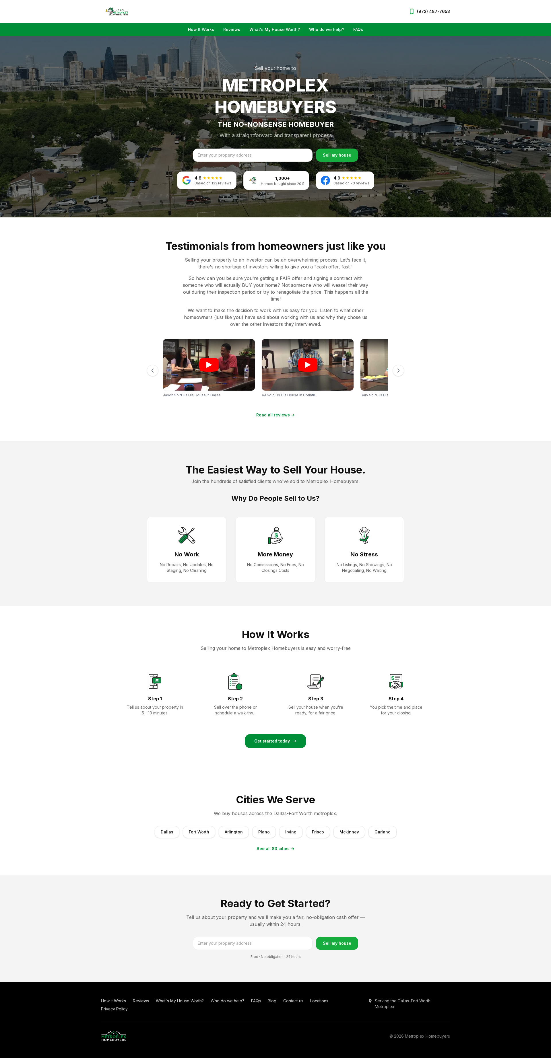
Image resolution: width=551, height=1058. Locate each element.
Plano (264, 831)
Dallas (167, 831)
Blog (272, 1000)
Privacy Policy (114, 1008)
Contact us (293, 1000)
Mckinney (349, 831)
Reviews (231, 29)
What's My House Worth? (274, 29)
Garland (383, 831)
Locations (319, 1000)
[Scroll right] (398, 370)
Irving (290, 831)
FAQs (358, 29)
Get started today (272, 741)
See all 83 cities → (275, 848)
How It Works (201, 29)
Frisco (318, 831)
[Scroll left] (152, 370)
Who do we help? (326, 29)
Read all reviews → (275, 414)
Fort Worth (199, 831)
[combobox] (253, 155)
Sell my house (337, 155)
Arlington (234, 831)
